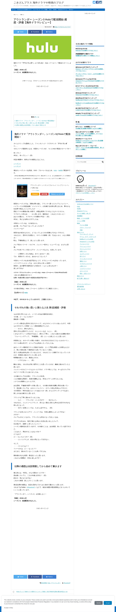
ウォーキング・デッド (86, 234)
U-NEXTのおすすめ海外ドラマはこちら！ (88, 110)
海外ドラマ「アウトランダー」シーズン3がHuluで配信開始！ (35, 121)
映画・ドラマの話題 (83, 218)
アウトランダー (56, 583)
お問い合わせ (81, 289)
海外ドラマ (80, 232)
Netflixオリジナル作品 (86, 239)
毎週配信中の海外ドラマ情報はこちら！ (88, 55)
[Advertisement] (42, 99)
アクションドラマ (85, 246)
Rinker (37, 190)
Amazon (35, 194)
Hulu (50, 9)
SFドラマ (83, 256)
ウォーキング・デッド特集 (40, 9)
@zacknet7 (31, 487)
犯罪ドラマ (83, 251)
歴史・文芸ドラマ (85, 273)
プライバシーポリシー (84, 284)
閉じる (37, 117)
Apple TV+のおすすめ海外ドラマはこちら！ (89, 115)
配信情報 (44, 583)
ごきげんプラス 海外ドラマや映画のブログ (39, 2)
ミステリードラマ (85, 268)
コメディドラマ (84, 254)
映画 (78, 223)
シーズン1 (17, 163)
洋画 (81, 230)
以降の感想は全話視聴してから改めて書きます (30, 125)
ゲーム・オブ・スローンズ (88, 236)
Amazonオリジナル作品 (87, 241)
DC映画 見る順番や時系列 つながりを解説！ (89, 128)
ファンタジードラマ (86, 259)
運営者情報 (80, 286)
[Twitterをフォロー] (94, 2)
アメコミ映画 (84, 225)
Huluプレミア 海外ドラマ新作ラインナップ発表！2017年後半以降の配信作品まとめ (42, 591)
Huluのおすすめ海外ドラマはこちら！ (87, 94)
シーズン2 (17, 166)
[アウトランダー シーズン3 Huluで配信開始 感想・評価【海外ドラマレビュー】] (49, 32)
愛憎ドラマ (83, 261)
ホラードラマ (84, 271)
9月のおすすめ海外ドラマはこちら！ (87, 50)
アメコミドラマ (84, 244)
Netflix (54, 9)
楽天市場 (44, 194)
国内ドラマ (80, 276)
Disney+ (71, 9)
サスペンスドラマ (85, 249)
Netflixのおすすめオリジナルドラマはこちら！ (90, 100)
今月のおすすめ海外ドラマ (24, 9)
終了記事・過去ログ (83, 278)
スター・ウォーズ (85, 227)
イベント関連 (81, 221)
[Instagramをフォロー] (100, 2)
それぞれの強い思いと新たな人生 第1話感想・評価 (32, 123)
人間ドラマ (83, 266)
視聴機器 (79, 216)
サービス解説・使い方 (84, 213)
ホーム (14, 9)
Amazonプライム (62, 9)
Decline (99, 603)
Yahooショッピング (57, 194)
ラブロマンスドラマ (64, 27)
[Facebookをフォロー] (97, 2)
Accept (108, 603)
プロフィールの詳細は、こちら (85, 193)
